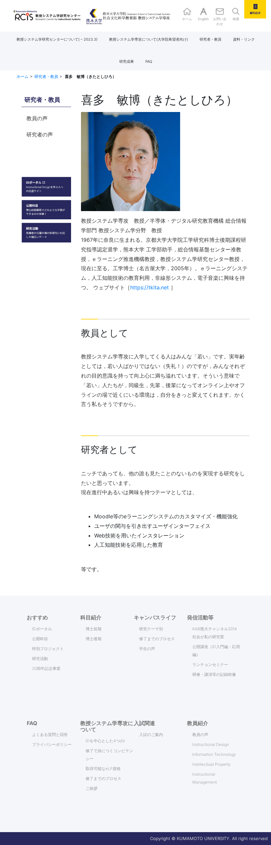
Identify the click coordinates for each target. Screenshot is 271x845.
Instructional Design (210, 744)
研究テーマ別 (151, 628)
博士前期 (93, 628)
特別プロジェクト (48, 648)
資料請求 (255, 9)
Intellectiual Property (211, 764)
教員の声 (37, 118)
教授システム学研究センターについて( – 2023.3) (57, 39)
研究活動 (40, 658)
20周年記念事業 (46, 668)
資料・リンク (244, 39)
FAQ (148, 61)
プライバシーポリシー (52, 744)
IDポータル (42, 628)
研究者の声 (39, 134)
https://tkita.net (149, 287)
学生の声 (147, 648)
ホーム (22, 76)
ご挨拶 (91, 788)
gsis (120, 16)
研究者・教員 (210, 39)
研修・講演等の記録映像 (214, 674)
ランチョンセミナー (210, 664)
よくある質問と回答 (50, 734)
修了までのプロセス (157, 638)
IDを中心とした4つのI (105, 740)
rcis (38, 16)
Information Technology (214, 754)
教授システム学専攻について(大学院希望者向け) (148, 39)
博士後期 (93, 638)
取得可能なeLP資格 (103, 768)
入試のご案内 (151, 734)
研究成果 (126, 61)
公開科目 (40, 638)
